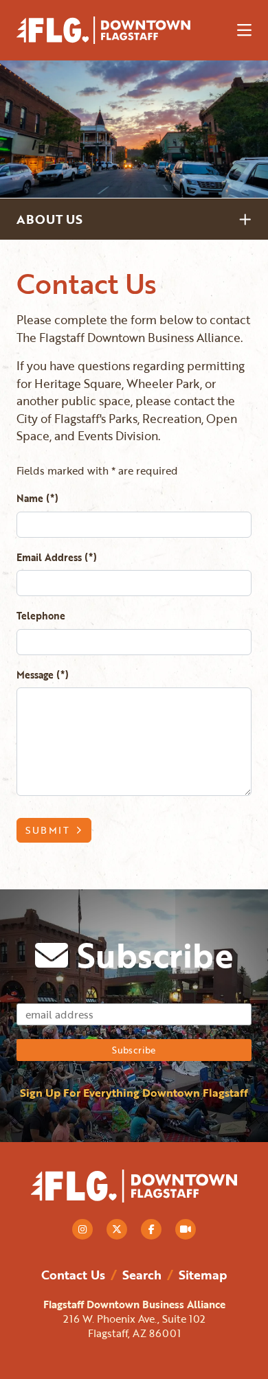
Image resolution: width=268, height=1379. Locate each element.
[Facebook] (151, 1229)
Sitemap (203, 1275)
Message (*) (42, 675)
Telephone (40, 615)
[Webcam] (185, 1229)
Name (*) (37, 498)
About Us (49, 219)
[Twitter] (117, 1229)
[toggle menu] (244, 30)
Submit (47, 830)
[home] (116, 30)
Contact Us (73, 1275)
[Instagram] (82, 1229)
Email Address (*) (56, 557)
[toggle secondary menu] (247, 219)
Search (141, 1275)
